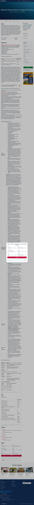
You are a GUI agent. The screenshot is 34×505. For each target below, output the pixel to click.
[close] (26, 243)
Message (18, 253)
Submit (17, 257)
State (8, 253)
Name (8, 246)
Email (18, 246)
